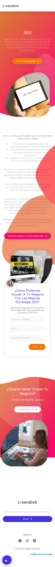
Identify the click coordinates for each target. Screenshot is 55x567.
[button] (50, 5)
